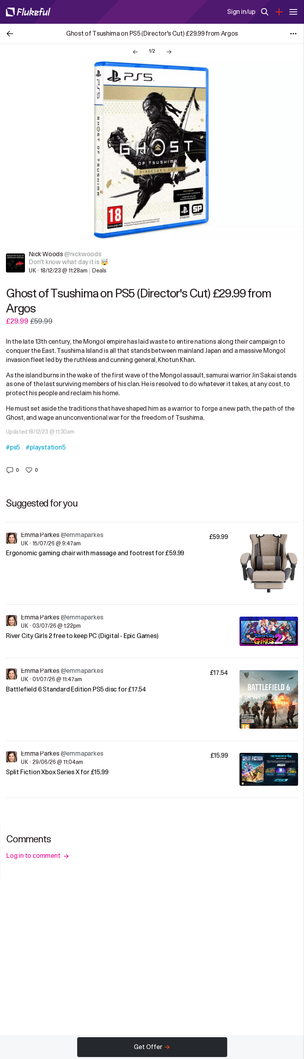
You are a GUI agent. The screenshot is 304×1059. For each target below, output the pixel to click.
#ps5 (13, 447)
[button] (12, 470)
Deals (99, 270)
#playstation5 (45, 447)
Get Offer (148, 1047)
